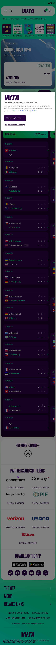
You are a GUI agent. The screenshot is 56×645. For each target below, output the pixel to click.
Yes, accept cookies (15, 118)
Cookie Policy (18, 111)
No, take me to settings (15, 125)
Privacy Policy (30, 111)
